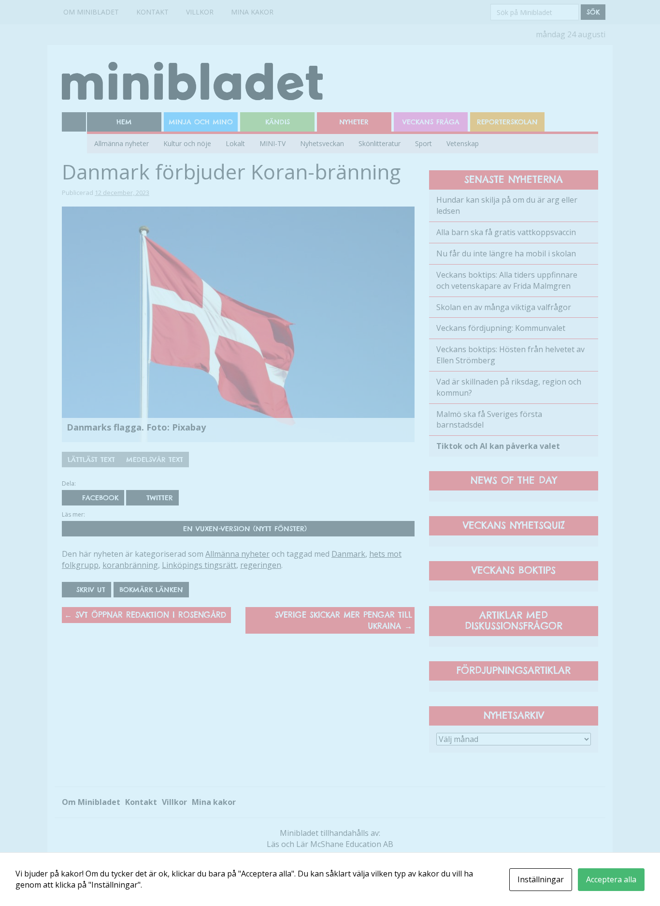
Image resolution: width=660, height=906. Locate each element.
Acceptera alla (611, 879)
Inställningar (540, 879)
